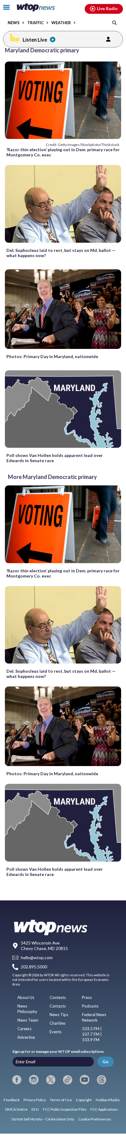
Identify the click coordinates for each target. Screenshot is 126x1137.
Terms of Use (61, 1100)
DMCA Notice (16, 1109)
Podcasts (90, 1006)
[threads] (101, 1079)
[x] (50, 1079)
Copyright (84, 1100)
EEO (35, 1109)
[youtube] (84, 1079)
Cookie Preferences (94, 1119)
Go (105, 1061)
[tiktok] (67, 1079)
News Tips (59, 1014)
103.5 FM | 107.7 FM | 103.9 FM (92, 1034)
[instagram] (33, 1079)
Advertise (26, 1037)
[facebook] (16, 1079)
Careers (24, 1028)
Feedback (12, 1100)
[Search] (114, 22)
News (14, 23)
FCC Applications (104, 1109)
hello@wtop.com (37, 957)
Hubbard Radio (108, 1100)
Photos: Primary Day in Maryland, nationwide (52, 356)
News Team (27, 1020)
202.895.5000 (34, 967)
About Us (25, 997)
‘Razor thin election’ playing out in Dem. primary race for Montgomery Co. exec (63, 152)
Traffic (35, 23)
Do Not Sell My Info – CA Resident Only (43, 1119)
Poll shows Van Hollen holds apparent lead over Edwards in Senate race (54, 458)
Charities (57, 1023)
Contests (58, 997)
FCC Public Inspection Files (65, 1109)
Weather (61, 23)
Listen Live (35, 40)
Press (87, 997)
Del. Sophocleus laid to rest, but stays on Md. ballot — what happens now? (61, 253)
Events (55, 1031)
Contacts (58, 1006)
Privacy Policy (35, 1100)
